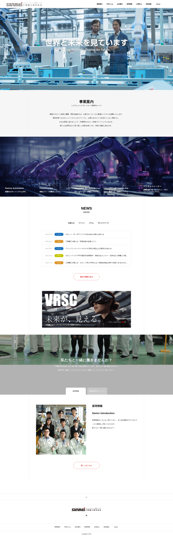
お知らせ (71, 223)
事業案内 (99, 4)
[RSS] (86, 515)
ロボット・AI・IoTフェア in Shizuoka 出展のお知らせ (84, 234)
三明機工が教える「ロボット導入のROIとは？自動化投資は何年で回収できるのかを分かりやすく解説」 (96, 263)
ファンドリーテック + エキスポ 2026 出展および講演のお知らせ (88, 248)
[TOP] (86, 497)
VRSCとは (109, 4)
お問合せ (139, 4)
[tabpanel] (86, 45)
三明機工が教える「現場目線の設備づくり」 (81, 241)
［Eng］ (158, 4)
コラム (91, 223)
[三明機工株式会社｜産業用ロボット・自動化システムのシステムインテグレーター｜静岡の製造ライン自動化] (24, 4)
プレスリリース (103, 223)
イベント (81, 223)
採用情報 (129, 4)
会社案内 (120, 4)
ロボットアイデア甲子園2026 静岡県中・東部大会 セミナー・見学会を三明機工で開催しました (96, 255)
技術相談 (148, 4)
